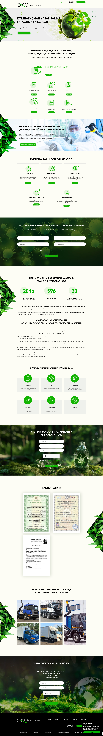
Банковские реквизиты (22, 732)
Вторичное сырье (34, 108)
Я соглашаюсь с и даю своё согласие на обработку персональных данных (52, 251)
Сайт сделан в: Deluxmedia (80, 732)
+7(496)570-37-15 (71, 1)
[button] (70, 238)
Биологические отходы (34, 90)
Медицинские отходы (51, 90)
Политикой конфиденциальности (53, 250)
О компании (64, 6)
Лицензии (74, 6)
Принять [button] (91, 732)
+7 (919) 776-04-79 (69, 726)
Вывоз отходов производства (56, 67)
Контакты (83, 6)
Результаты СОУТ (48, 732)
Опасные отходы (69, 90)
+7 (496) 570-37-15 (69, 725)
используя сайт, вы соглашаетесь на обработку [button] (90, 729)
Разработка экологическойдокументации (51, 108)
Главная (47, 6)
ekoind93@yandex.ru (62, 2)
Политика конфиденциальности (63, 732)
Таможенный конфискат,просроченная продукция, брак (69, 108)
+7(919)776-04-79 (71, 2)
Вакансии (36, 732)
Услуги (55, 6)
